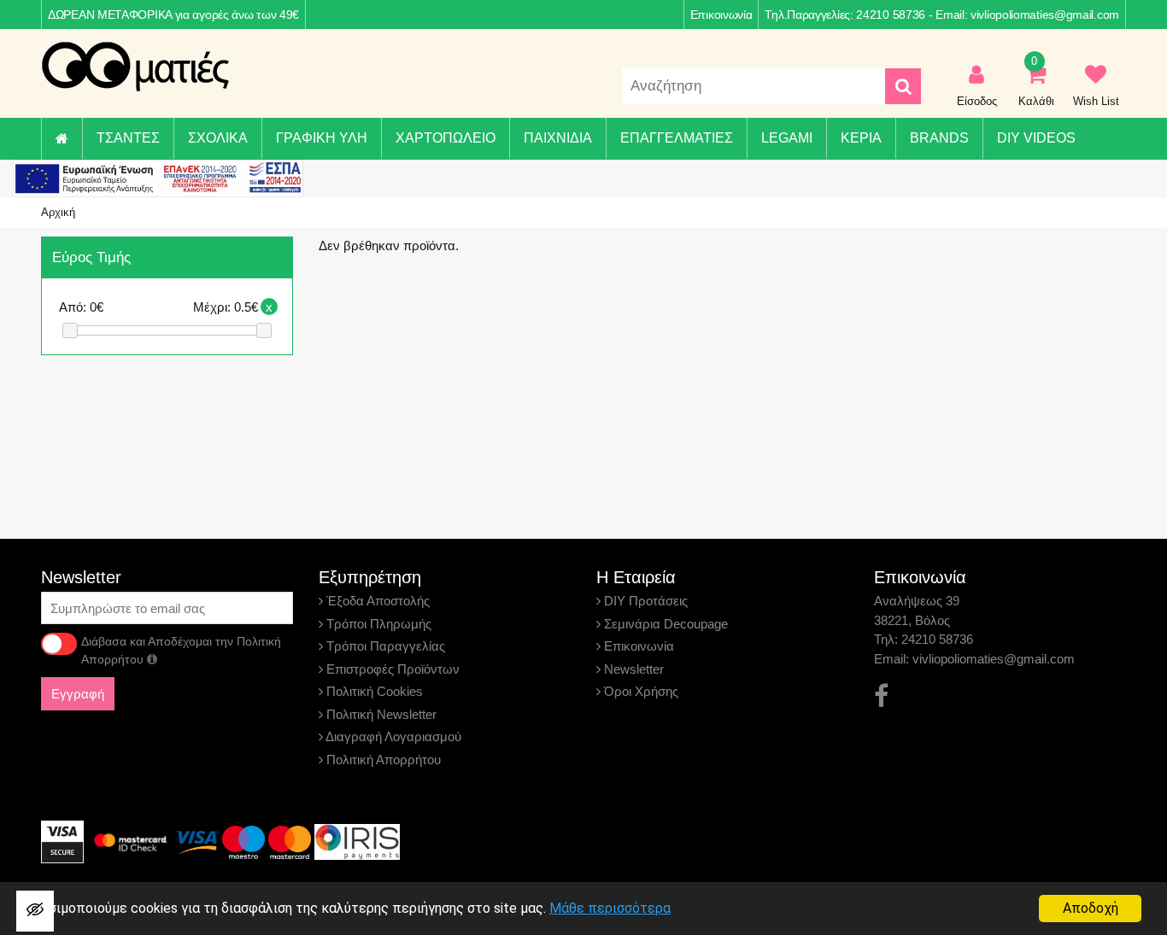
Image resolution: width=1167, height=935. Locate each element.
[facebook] (881, 696)
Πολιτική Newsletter (380, 714)
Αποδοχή (1090, 908)
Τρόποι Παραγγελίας (384, 646)
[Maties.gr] (135, 66)
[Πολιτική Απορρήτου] (152, 659)
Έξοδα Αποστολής (376, 600)
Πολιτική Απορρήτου (382, 759)
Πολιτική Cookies (373, 691)
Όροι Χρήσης (639, 691)
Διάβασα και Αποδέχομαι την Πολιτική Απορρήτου (181, 650)
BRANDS (939, 138)
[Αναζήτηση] (903, 86)
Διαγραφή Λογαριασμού (392, 736)
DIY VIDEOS (1036, 138)
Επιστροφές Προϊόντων (391, 669)
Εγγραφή (77, 694)
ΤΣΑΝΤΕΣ (128, 138)
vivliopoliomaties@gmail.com (1045, 14)
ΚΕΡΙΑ (861, 138)
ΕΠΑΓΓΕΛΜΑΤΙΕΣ (676, 138)
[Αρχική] (61, 139)
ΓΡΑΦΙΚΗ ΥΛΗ (321, 138)
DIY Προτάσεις (644, 600)
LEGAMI (786, 138)
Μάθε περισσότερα (610, 908)
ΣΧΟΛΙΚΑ (218, 138)
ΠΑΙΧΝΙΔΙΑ (558, 138)
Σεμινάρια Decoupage (664, 624)
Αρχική (58, 212)
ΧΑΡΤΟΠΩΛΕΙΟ (446, 138)
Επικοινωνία (721, 14)
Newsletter (632, 669)
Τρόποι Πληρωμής (377, 624)
